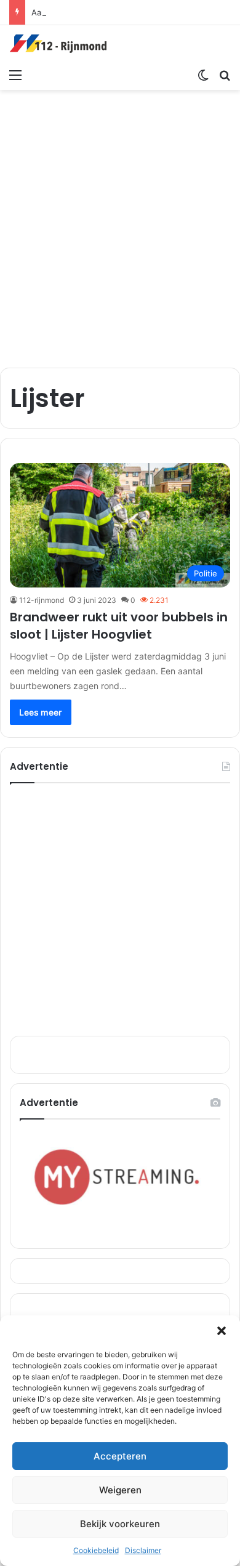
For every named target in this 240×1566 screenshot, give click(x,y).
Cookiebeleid (96, 1550)
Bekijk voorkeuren (120, 1524)
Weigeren (120, 1490)
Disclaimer (143, 1550)
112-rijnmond (41, 600)
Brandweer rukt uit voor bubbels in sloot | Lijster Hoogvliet (119, 625)
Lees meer (40, 712)
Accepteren (120, 1456)
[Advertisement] (120, 222)
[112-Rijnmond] (58, 44)
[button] (221, 1331)
